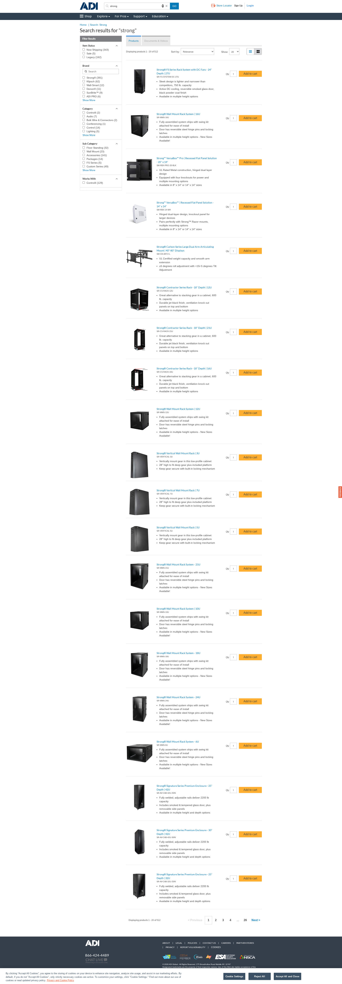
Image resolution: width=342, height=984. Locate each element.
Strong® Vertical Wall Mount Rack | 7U (178, 490)
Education (159, 16)
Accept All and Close (287, 976)
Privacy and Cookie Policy (60, 980)
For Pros (120, 16)
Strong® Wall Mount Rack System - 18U (178, 653)
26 (245, 920)
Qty (227, 74)
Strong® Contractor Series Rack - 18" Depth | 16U (184, 368)
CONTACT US (209, 943)
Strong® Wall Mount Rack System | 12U (178, 408)
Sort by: (175, 51)
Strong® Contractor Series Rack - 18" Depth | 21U (184, 327)
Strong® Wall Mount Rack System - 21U (178, 564)
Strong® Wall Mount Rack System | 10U (178, 608)
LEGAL (179, 943)
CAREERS (226, 943)
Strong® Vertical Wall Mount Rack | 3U (178, 453)
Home (83, 24)
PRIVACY (170, 947)
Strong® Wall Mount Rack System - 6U (178, 741)
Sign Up (238, 5)
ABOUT (166, 943)
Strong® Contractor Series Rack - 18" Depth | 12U (184, 287)
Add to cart (250, 73)
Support (139, 16)
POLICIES (192, 943)
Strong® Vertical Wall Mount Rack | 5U (178, 527)
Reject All (259, 976)
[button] (340, 492)
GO (174, 6)
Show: (224, 51)
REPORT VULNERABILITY (192, 947)
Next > (256, 920)
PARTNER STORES (245, 943)
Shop (88, 16)
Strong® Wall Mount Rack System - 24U (178, 697)
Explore (102, 16)
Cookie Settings (234, 976)
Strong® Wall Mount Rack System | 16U (178, 113)
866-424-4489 (97, 955)
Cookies (216, 947)
